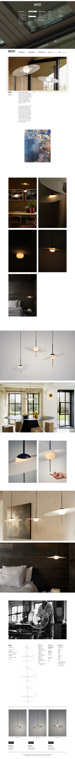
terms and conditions (32, 755)
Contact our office (11, 649)
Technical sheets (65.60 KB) (12, 652)
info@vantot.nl (50, 754)
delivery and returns (39, 755)
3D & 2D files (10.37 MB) (12, 657)
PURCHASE (11, 742)
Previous (7, 723)
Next (28, 723)
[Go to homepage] (12, 51)
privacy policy (48, 755)
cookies (44, 755)
